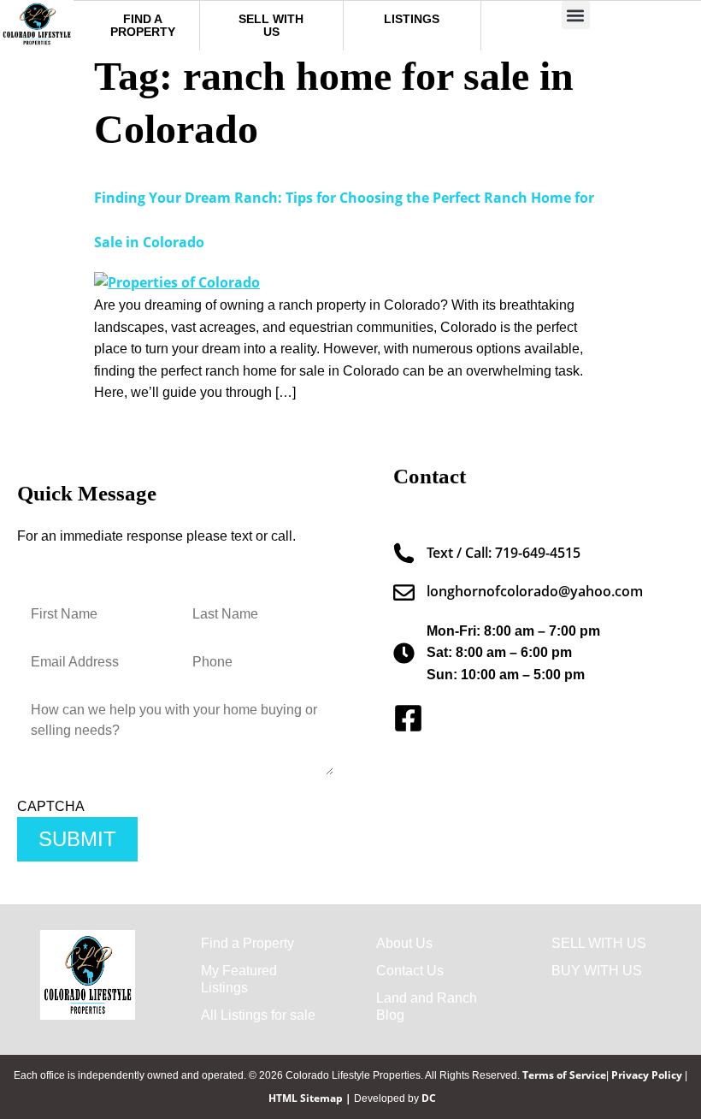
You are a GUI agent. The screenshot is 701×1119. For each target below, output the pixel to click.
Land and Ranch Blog (426, 1006)
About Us (404, 943)
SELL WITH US (598, 943)
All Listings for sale (258, 1015)
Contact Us (410, 970)
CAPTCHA (51, 807)
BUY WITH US (596, 970)
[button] (576, 15)
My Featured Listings (239, 979)
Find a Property (247, 943)
